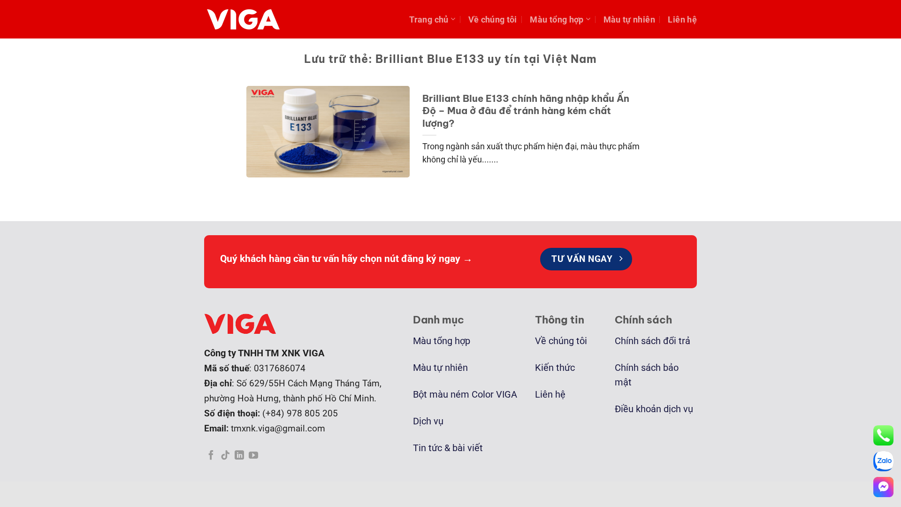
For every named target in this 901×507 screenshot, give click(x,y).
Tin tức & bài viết (448, 448)
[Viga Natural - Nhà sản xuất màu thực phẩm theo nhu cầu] (246, 19)
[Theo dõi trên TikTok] (225, 456)
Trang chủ (428, 19)
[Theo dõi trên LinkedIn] (239, 456)
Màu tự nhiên (629, 19)
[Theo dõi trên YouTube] (253, 456)
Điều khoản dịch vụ (654, 409)
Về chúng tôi (492, 19)
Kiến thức (555, 367)
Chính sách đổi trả (652, 341)
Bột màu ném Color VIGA (465, 394)
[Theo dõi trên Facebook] (211, 456)
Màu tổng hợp (556, 19)
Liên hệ (682, 19)
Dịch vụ (428, 421)
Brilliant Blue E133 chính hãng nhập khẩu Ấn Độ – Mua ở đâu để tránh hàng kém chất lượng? (525, 110)
